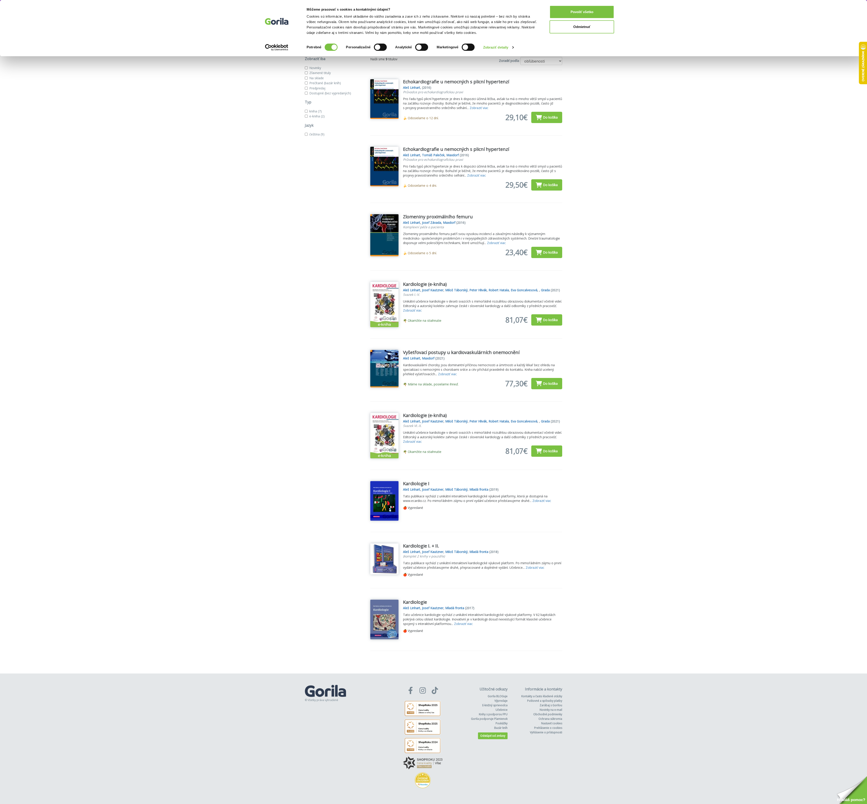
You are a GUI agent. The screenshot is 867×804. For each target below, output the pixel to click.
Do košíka (550, 117)
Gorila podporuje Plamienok (489, 719)
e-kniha (317, 116)
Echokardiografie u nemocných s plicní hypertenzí (456, 82)
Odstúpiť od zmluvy (492, 736)
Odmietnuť (581, 27)
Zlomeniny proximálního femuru (438, 217)
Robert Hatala (499, 290)
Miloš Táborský (456, 290)
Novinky (315, 68)
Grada (545, 290)
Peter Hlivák (478, 290)
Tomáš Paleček (433, 155)
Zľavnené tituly (320, 73)
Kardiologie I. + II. (421, 546)
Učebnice (502, 710)
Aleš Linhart (411, 87)
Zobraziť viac (479, 108)
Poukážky (502, 723)
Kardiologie (415, 602)
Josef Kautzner (432, 290)
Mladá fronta (478, 489)
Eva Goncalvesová (524, 290)
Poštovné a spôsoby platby (544, 701)
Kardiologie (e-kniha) (425, 284)
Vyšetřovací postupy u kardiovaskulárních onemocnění (461, 352)
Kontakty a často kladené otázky (541, 696)
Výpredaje (501, 701)
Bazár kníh (501, 728)
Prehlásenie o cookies (548, 728)
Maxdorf (452, 155)
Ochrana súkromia (550, 719)
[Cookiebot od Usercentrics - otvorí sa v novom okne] (276, 47)
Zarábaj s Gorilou (551, 705)
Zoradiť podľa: (509, 60)
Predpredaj (317, 88)
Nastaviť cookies (551, 723)
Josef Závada (431, 222)
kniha (315, 111)
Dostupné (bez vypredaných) (330, 93)
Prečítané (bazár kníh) (325, 83)
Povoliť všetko (582, 12)
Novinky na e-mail (551, 710)
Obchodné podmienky (547, 714)
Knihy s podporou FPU (493, 714)
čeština (316, 134)
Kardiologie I (416, 483)
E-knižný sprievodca (495, 705)
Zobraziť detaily (495, 47)
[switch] (380, 47)
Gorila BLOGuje (498, 696)
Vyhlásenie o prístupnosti (546, 732)
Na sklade (316, 78)
